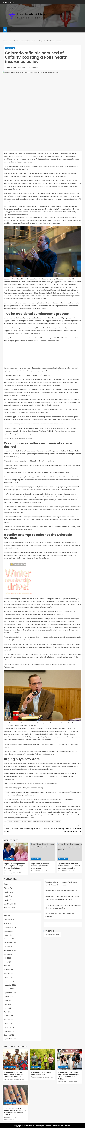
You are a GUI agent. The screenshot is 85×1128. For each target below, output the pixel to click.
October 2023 (9, 946)
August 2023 (8, 954)
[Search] (80, 30)
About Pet (7, 884)
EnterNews (56, 1126)
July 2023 (7, 958)
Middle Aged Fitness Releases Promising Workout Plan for (21, 828)
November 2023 (10, 943)
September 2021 (10, 1039)
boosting (16, 821)
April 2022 (7, 1012)
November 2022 (10, 985)
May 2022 (7, 1008)
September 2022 (10, 993)
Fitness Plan (8, 888)
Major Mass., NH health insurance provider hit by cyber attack (40, 866)
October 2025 (9, 920)
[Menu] (10, 29)
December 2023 (9, 939)
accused (9, 821)
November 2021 (10, 1031)
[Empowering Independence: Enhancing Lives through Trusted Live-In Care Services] (15, 852)
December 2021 (9, 1027)
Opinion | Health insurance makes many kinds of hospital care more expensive (69, 866)
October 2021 (9, 1035)
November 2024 (10, 927)
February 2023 (9, 973)
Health (30, 821)
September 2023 (10, 950)
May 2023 (7, 962)
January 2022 (8, 1023)
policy (48, 821)
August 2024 (8, 931)
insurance (36, 821)
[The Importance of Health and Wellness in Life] (42, 1059)
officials (42, 821)
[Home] (5, 29)
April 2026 (7, 916)
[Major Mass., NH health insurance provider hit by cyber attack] (42, 852)
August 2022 (8, 996)
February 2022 (9, 1019)
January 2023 (8, 977)
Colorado (23, 821)
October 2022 (9, 989)
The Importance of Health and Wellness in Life (61, 891)
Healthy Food (8, 900)
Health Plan (10, 48)
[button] (10, 29)
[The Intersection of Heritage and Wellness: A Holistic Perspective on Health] (15, 1059)
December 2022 (9, 981)
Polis (53, 821)
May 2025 (7, 923)
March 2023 (8, 969)
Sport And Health (10, 904)
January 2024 (8, 935)
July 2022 (7, 1000)
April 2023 (7, 966)
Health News (8, 892)
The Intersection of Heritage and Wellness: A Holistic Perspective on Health (15, 1074)
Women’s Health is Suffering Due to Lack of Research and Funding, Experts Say (62, 828)
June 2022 (7, 1004)
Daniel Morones (11, 67)
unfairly (58, 821)
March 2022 (8, 1016)
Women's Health (9, 908)
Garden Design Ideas (52, 935)
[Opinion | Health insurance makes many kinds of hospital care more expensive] (69, 852)
